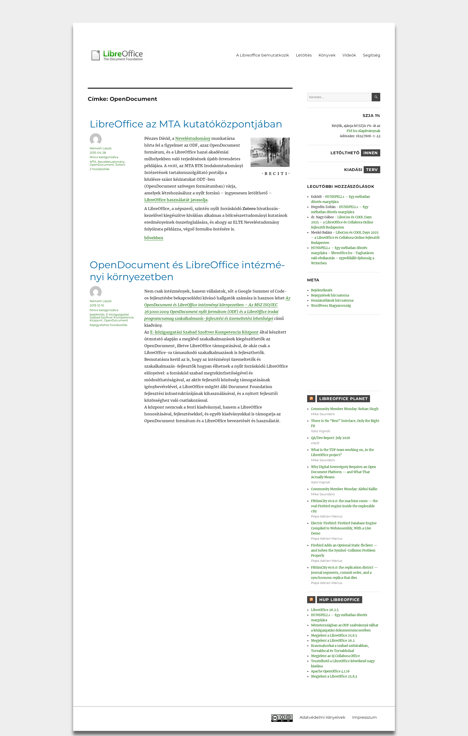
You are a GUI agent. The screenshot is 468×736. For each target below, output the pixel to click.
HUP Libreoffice (339, 599)
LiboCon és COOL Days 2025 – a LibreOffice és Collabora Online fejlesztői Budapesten (342, 222)
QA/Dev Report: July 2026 (330, 438)
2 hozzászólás (99, 169)
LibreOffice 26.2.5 (325, 610)
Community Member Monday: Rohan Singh (345, 409)
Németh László (101, 148)
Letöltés (304, 55)
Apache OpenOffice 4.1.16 (330, 671)
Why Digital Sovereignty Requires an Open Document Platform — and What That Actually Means (343, 472)
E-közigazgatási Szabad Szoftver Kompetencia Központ (204, 332)
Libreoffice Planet (343, 398)
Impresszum (364, 717)
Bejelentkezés (321, 290)
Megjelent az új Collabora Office (335, 656)
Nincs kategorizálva (104, 157)
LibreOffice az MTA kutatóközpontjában (186, 124)
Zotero (120, 164)
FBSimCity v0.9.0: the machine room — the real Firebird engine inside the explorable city (344, 506)
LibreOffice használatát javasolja (175, 199)
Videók (349, 55)
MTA (93, 161)
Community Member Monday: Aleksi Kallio (344, 489)
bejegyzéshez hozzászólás (108, 325)
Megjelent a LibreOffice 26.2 (333, 641)
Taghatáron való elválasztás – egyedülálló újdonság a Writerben (342, 258)
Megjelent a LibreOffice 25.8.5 (334, 635)
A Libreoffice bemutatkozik (262, 55)
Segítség (371, 55)
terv (372, 169)
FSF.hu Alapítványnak (363, 131)
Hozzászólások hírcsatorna (332, 300)
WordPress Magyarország (331, 306)
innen (370, 153)
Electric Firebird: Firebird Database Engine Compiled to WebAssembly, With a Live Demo (344, 528)
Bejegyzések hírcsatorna (330, 295)
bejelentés (97, 314)
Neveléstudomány (192, 138)
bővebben (153, 237)
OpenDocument (102, 164)
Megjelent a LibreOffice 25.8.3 (334, 676)
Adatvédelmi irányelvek (322, 717)
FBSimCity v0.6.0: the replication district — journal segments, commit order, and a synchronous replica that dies (344, 572)
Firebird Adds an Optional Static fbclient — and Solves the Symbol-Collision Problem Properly (344, 550)
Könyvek (327, 55)
